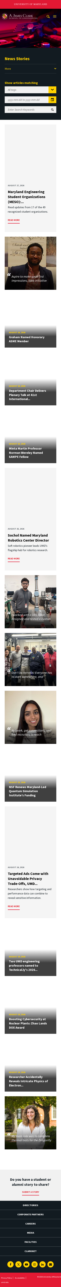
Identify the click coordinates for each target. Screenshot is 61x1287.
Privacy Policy (6, 1278)
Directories (30, 1205)
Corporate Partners (30, 1214)
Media (30, 1232)
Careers (30, 1223)
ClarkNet (31, 1251)
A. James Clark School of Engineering (20, 11)
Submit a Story (30, 1191)
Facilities (31, 1241)
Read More (14, 220)
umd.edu (5, 1282)
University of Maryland (30, 4)
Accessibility (20, 1278)
